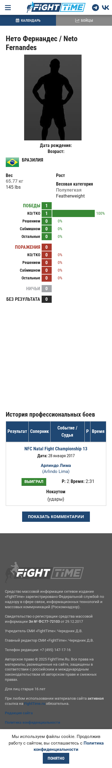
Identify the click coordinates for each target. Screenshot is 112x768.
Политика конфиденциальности (32, 722)
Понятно (56, 758)
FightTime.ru (34, 703)
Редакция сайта (19, 713)
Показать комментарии (56, 516)
